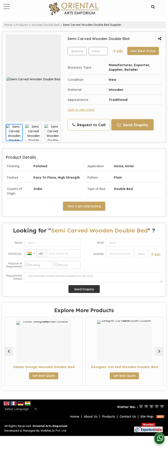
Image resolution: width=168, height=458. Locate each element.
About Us (90, 416)
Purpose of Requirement (14, 265)
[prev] (8, 351)
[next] (159, 351)
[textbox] (98, 51)
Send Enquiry (135, 124)
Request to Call (91, 124)
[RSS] (160, 416)
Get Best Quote (43, 376)
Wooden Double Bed (46, 24)
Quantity (98, 254)
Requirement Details (14, 277)
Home (8, 24)
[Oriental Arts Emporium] (74, 9)
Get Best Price (143, 51)
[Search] (152, 6)
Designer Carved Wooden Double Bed (124, 367)
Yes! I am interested (84, 206)
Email (100, 242)
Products (22, 24)
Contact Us (128, 416)
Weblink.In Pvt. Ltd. (53, 430)
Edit (119, 51)
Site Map (146, 416)
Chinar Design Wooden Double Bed (43, 367)
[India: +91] (30, 253)
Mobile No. (15, 254)
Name (18, 242)
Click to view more (81, 110)
